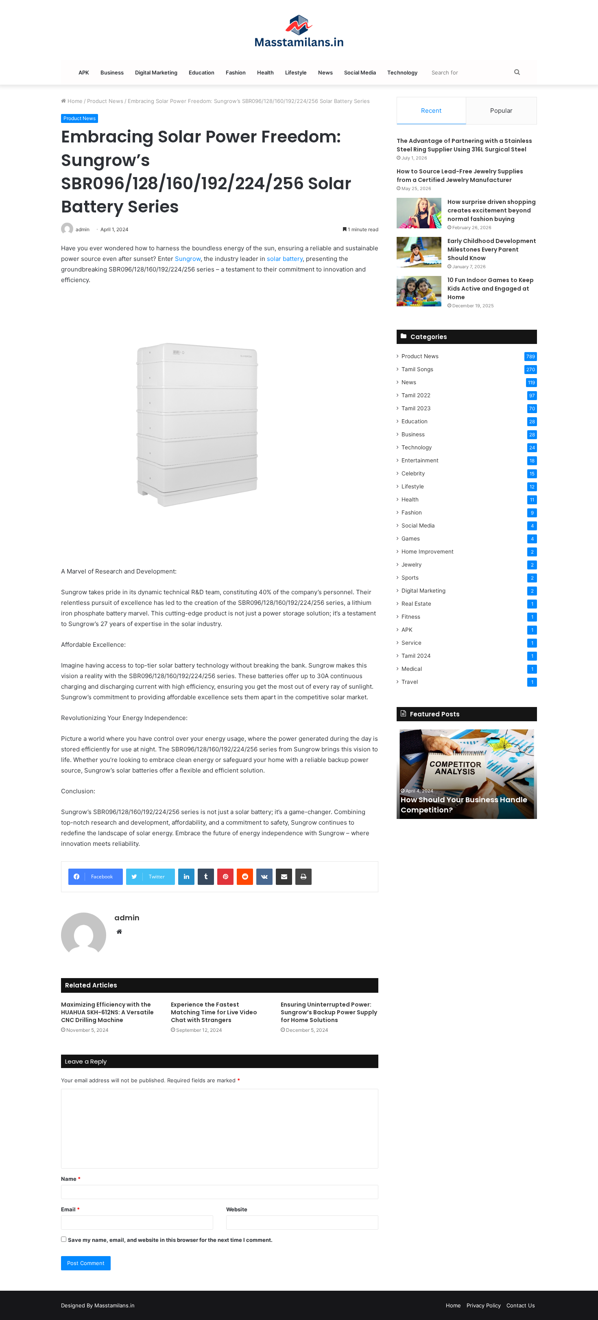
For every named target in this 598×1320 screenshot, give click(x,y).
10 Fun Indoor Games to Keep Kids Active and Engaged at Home (490, 288)
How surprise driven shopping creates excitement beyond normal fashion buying (491, 210)
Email (70, 1209)
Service (411, 642)
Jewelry (412, 564)
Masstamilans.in (114, 1305)
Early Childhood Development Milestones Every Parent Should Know (491, 249)
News (325, 72)
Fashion (236, 72)
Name (71, 1179)
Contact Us (520, 1305)
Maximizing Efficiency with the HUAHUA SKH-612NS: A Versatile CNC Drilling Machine (107, 1012)
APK (84, 72)
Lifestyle (296, 72)
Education (201, 72)
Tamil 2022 (416, 395)
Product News (105, 101)
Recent (431, 110)
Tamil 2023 (416, 408)
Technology (402, 72)
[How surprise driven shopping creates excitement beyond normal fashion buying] (419, 213)
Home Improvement (428, 551)
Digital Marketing (156, 72)
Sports (410, 577)
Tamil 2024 (416, 655)
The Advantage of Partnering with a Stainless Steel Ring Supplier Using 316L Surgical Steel (464, 145)
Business (112, 72)
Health (265, 72)
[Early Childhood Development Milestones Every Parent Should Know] (419, 252)
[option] (467, 774)
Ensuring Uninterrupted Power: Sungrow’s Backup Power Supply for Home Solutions (329, 1012)
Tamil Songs (417, 369)
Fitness (411, 616)
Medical (412, 668)
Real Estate (416, 603)
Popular (501, 110)
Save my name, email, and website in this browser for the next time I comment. (170, 1240)
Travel (410, 682)
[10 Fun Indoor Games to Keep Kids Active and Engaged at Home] (419, 291)
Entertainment (420, 460)
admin (127, 918)
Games (411, 538)
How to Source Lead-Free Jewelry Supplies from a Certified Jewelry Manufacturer (460, 175)
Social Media (360, 72)
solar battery (285, 259)
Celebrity (413, 473)
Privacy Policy (484, 1305)
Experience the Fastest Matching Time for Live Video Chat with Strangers (214, 1012)
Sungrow (188, 259)
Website (236, 1209)
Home (74, 101)
